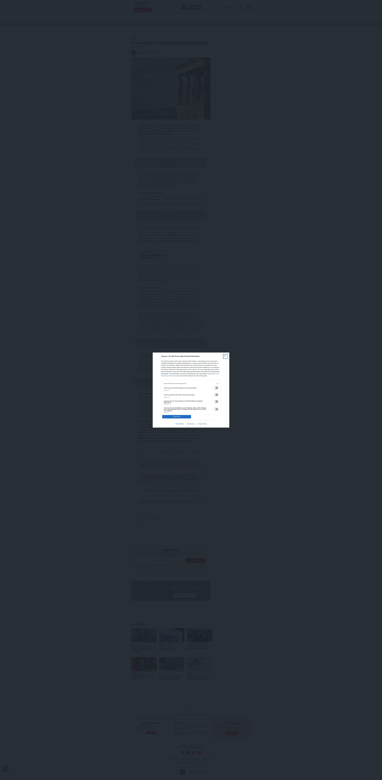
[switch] (215, 388)
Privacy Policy (202, 424)
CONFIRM (176, 416)
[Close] (225, 356)
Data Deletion (179, 424)
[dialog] (191, 390)
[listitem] (191, 383)
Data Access (191, 424)
